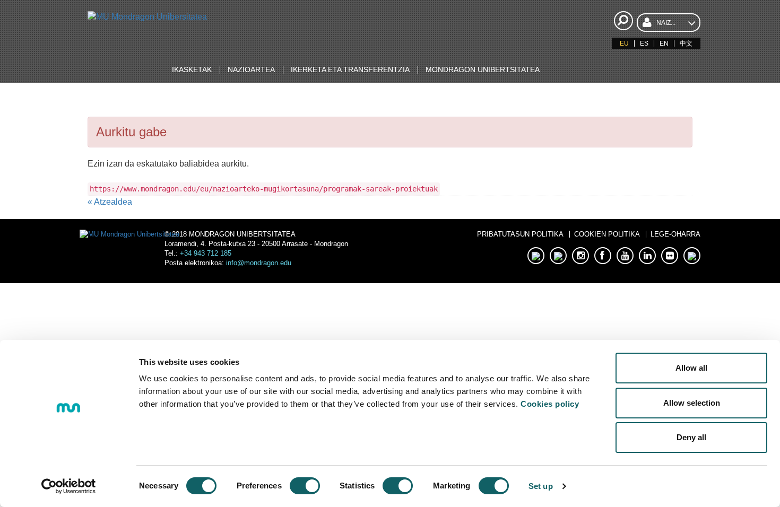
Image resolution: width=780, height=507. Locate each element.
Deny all (691, 437)
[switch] (305, 485)
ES (644, 43)
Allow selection (691, 402)
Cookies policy (550, 403)
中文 (686, 43)
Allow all (691, 367)
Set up (540, 486)
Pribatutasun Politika (520, 234)
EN (664, 43)
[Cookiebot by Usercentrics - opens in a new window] (68, 486)
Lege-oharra (675, 234)
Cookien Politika (607, 234)
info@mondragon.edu (258, 263)
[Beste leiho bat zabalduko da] (535, 255)
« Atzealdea (110, 201)
